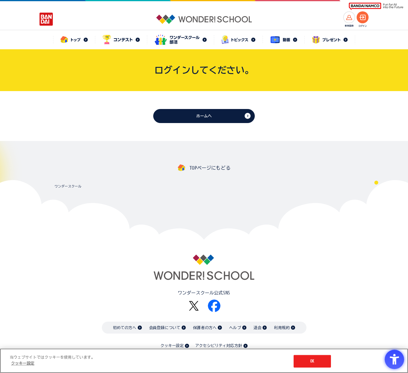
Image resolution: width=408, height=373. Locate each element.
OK (312, 361)
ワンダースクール (68, 186)
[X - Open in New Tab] (194, 306)
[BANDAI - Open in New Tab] (46, 19)
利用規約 (282, 328)
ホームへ (204, 116)
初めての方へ (124, 328)
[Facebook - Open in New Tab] (214, 306)
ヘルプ (235, 328)
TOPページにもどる (210, 167)
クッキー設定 (172, 346)
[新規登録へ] (349, 17)
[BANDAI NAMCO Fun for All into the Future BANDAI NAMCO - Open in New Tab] (376, 6)
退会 (257, 328)
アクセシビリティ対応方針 (218, 346)
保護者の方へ (205, 328)
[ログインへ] (363, 17)
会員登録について (164, 328)
